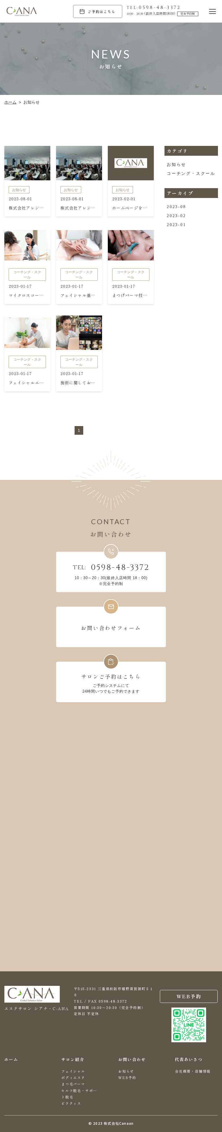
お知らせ (176, 164)
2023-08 (176, 207)
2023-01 (176, 225)
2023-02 (176, 216)
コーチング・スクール (190, 173)
